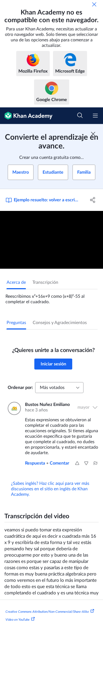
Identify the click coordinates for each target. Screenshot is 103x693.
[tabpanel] (51, 297)
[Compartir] (93, 199)
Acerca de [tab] (16, 282)
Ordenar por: (20, 387)
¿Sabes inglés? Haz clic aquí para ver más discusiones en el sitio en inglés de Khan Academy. (50, 489)
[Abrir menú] (95, 115)
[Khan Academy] (26, 116)
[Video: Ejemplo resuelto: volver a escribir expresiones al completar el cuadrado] (51, 240)
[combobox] (59, 387)
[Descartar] (94, 4)
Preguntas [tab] (16, 322)
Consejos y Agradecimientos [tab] (60, 322)
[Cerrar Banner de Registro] (93, 133)
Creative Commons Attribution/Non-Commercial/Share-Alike (47, 611)
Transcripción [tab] (45, 282)
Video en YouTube (17, 619)
